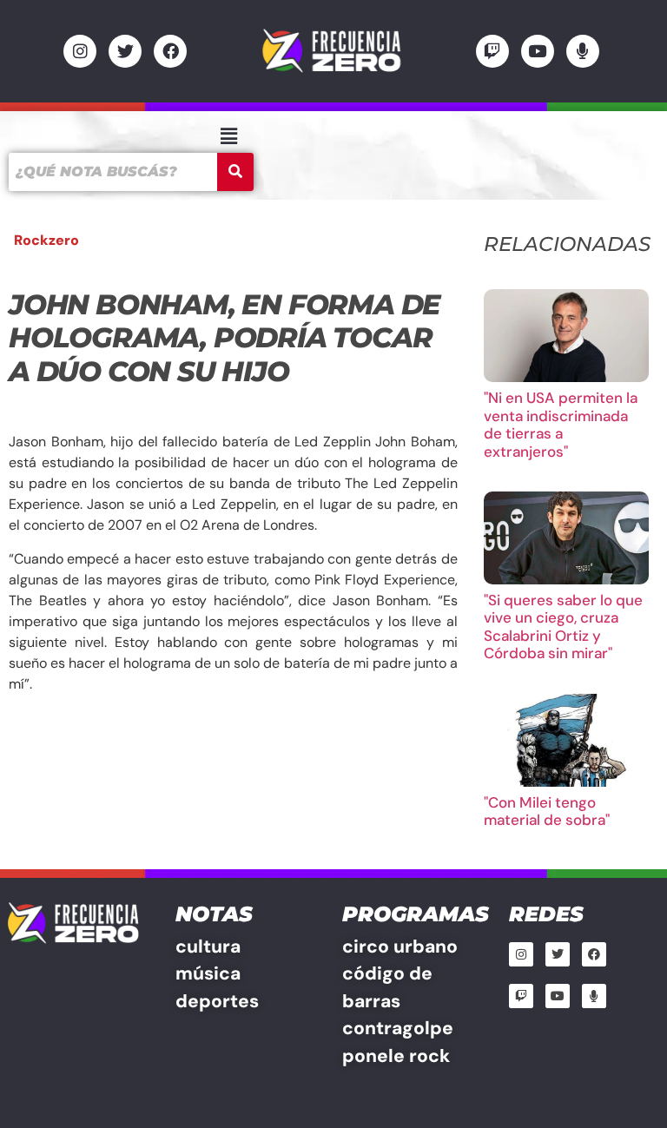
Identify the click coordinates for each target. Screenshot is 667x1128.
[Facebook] (170, 51)
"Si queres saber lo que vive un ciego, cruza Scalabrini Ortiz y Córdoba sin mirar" (563, 626)
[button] (228, 136)
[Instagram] (79, 51)
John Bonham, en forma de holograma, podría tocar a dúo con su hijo (224, 337)
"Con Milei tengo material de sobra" (547, 811)
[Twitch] (492, 51)
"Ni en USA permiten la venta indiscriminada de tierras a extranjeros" (560, 424)
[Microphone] (582, 51)
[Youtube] (537, 51)
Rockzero (46, 240)
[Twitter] (125, 51)
